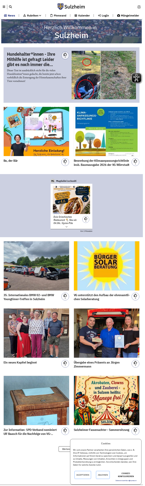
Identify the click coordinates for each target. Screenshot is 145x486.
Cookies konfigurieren (126, 475)
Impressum (133, 480)
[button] (4, 7)
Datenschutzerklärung (123, 480)
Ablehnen (103, 475)
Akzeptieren (82, 475)
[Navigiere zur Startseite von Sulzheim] (71, 7)
